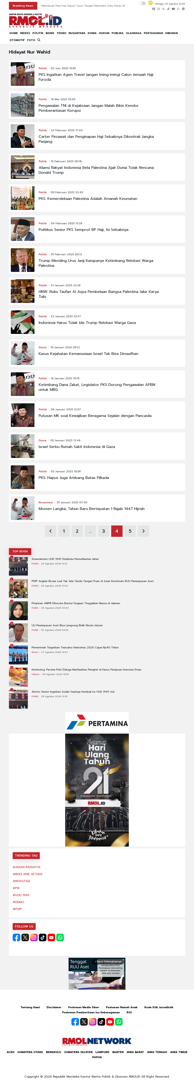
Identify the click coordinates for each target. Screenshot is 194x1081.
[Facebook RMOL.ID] (16, 937)
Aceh (10, 1052)
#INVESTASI (21, 881)
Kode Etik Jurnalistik (158, 1007)
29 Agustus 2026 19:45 (55, 674)
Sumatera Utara (30, 1052)
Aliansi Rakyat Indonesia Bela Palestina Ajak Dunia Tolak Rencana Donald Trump (96, 170)
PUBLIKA (118, 33)
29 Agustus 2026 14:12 (54, 563)
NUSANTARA (77, 33)
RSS (129, 1012)
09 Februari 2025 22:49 (67, 192)
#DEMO (18, 902)
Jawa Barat (135, 1052)
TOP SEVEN (20, 551)
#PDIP (17, 909)
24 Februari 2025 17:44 (67, 130)
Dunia (42, 347)
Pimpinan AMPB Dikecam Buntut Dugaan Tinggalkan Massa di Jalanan (76, 603)
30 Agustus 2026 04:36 (54, 630)
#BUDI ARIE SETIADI (27, 874)
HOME (13, 33)
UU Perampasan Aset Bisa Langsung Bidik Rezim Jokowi (67, 625)
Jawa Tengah (157, 1052)
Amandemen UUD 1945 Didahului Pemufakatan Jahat (65, 559)
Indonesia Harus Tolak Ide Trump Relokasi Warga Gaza (87, 322)
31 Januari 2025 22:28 (66, 285)
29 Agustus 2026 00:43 (55, 608)
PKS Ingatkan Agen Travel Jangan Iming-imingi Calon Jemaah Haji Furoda (96, 77)
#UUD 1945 (21, 895)
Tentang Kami (30, 1007)
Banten (118, 1052)
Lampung (102, 1052)
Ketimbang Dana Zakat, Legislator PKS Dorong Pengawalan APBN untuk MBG (97, 387)
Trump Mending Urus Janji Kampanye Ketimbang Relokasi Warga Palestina (96, 263)
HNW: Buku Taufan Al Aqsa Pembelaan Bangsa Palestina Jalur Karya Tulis (99, 294)
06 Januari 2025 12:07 (66, 409)
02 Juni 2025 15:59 (63, 68)
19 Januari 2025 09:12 (65, 347)
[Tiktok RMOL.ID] (42, 937)
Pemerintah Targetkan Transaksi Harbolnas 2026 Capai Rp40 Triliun (75, 648)
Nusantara (46, 502)
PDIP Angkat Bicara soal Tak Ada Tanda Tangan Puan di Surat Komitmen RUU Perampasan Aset (93, 581)
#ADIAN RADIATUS (26, 867)
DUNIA (92, 33)
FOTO (31, 40)
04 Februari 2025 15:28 (66, 223)
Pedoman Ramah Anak (122, 1007)
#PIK (16, 888)
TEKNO (61, 33)
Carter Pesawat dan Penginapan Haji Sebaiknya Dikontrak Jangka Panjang (96, 139)
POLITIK (37, 33)
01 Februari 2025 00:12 (66, 254)
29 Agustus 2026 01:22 (54, 585)
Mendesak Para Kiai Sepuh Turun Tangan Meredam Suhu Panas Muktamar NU (90, 5)
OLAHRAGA (134, 33)
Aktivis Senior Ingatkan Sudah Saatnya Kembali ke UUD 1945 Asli (73, 692)
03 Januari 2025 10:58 (66, 471)
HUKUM (104, 33)
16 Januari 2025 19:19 (65, 378)
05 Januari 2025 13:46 (65, 440)
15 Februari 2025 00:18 (66, 161)
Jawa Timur (178, 1052)
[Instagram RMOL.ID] (34, 937)
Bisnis (35, 652)
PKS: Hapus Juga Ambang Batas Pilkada (74, 477)
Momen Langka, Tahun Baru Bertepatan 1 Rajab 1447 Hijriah (92, 508)
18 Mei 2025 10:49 (63, 99)
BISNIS (50, 33)
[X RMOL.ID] (25, 937)
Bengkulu (53, 1052)
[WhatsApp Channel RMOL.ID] (60, 937)
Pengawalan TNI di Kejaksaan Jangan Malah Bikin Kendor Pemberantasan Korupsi (89, 108)
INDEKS (25, 33)
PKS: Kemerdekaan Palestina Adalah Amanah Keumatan (88, 198)
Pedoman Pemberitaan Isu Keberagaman (91, 1012)
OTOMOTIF (17, 40)
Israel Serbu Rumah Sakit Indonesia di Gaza (77, 446)
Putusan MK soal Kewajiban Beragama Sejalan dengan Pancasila (95, 415)
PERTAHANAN (153, 33)
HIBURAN (171, 33)
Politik (43, 68)
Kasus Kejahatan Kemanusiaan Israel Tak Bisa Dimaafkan (88, 353)
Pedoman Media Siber (83, 1007)
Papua (97, 1057)
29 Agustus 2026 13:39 (54, 696)
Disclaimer (54, 1007)
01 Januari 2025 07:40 (72, 502)
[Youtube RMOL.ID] (51, 937)
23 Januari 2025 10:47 (66, 316)
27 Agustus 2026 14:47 (54, 652)
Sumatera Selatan (78, 1052)
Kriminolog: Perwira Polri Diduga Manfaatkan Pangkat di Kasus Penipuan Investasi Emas (86, 670)
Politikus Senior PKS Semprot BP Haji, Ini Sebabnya (83, 229)
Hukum (35, 674)
